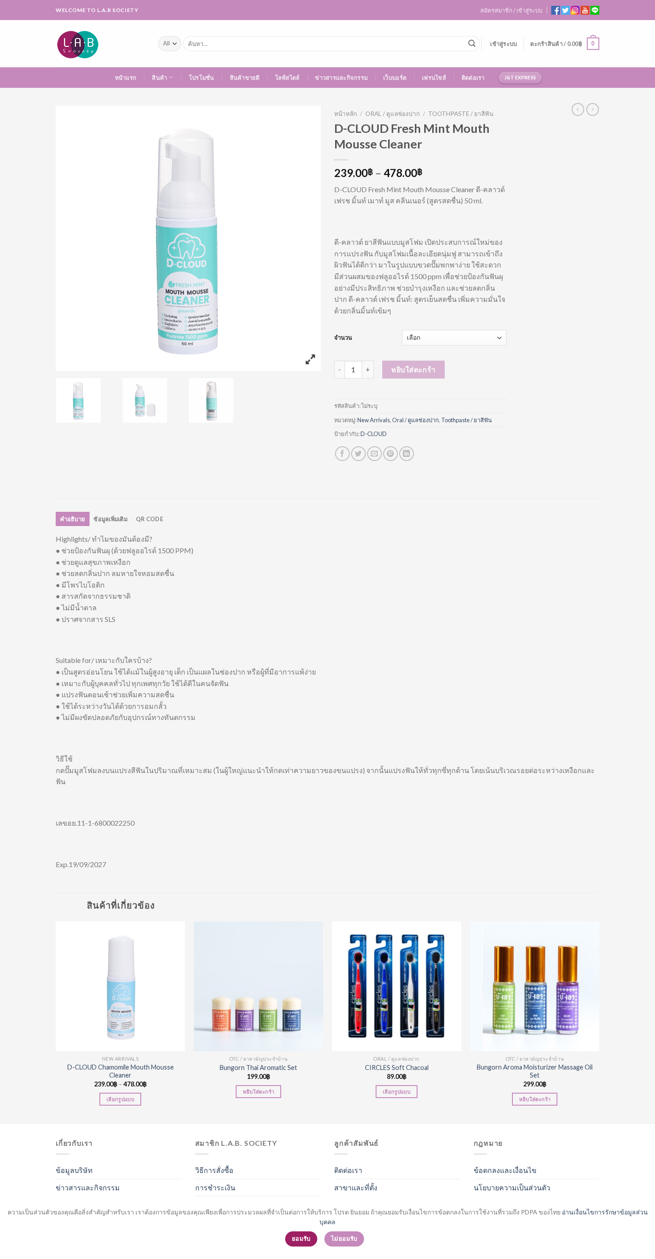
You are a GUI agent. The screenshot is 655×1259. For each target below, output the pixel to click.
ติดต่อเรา (473, 77)
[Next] (599, 1022)
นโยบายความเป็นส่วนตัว (512, 1187)
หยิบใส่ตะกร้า (413, 369)
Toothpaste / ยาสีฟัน (460, 113)
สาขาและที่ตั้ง (355, 1187)
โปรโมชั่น (201, 77)
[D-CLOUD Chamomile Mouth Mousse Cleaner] (120, 986)
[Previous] (56, 1022)
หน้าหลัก (345, 113)
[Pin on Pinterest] (390, 453)
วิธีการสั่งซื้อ (214, 1170)
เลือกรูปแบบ (120, 1099)
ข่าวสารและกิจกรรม (341, 77)
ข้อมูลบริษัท (74, 1170)
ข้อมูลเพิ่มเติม (110, 519)
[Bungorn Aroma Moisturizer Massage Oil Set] (534, 986)
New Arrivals (373, 420)
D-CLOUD (373, 433)
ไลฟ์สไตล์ (287, 77)
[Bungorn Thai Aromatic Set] (258, 986)
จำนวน (343, 337)
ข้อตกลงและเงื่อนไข (505, 1170)
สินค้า (159, 77)
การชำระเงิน (215, 1187)
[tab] (73, 519)
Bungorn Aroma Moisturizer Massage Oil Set (535, 1071)
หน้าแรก (126, 77)
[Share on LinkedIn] (406, 453)
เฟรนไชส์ (434, 77)
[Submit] (471, 43)
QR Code (149, 519)
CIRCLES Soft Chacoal (397, 1067)
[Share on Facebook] (342, 453)
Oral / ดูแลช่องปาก (392, 113)
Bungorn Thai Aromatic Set (258, 1067)
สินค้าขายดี (245, 77)
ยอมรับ (301, 1238)
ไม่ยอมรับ (344, 1238)
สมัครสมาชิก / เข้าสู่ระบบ (511, 10)
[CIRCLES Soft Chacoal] (396, 986)
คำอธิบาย (73, 519)
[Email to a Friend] (374, 453)
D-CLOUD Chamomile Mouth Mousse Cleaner (120, 1071)
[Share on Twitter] (358, 453)
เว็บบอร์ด (394, 77)
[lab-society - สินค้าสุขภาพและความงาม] (100, 44)
